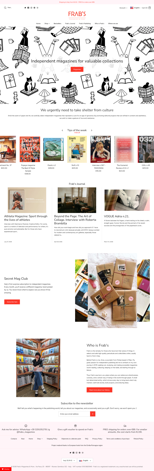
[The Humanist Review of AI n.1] (124, 149)
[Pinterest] (34, 8)
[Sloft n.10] (77, 149)
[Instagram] (31, 8)
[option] (77, 65)
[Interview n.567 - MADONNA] (100, 149)
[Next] (150, 65)
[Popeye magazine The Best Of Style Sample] (30, 149)
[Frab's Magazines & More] (77, 15)
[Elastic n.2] (53, 149)
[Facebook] (28, 8)
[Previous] (4, 65)
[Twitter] (25, 8)
